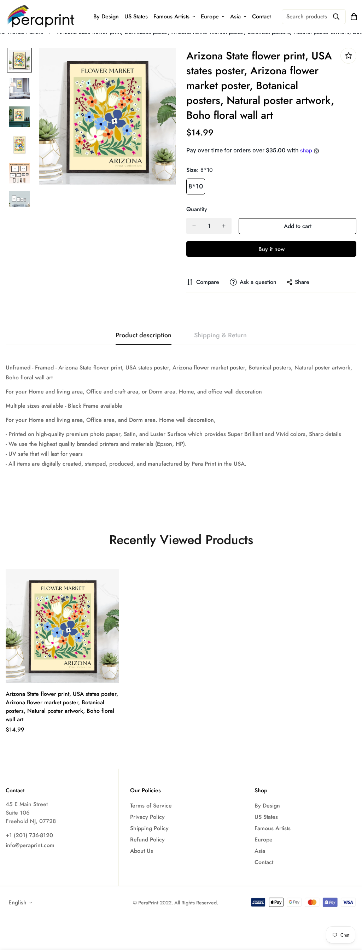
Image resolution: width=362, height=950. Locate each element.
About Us (141, 851)
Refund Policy (147, 839)
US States (136, 16)
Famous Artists (171, 16)
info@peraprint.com (30, 845)
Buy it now (271, 249)
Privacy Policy (147, 817)
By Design (106, 16)
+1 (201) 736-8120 (29, 835)
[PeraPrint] (41, 16)
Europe (210, 16)
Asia (235, 16)
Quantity (196, 209)
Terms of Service (151, 806)
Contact (261, 16)
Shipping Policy (149, 828)
